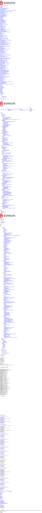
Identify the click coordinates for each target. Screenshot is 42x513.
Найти (1, 512)
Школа (5, 326)
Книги (5, 266)
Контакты (1, 496)
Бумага (5, 232)
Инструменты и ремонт (6, 258)
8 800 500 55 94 (2, 105)
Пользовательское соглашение (3, 503)
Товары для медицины (6, 300)
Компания (4, 344)
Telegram (3, 100)
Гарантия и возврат (2, 501)
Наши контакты (2, 502)
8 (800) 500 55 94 (2, 422)
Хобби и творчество (6, 309)
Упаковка (5, 304)
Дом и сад (5, 255)
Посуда (5, 285)
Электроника (5, 332)
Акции (1, 493)
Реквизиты (1, 497)
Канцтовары (5, 261)
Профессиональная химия (7, 243)
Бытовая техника (6, 247)
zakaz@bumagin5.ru (3, 355)
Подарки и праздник (6, 282)
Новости (1, 495)
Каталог (1, 492)
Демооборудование (6, 251)
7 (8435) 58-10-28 (2, 470)
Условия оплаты (2, 500)
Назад (4, 227)
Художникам (5, 324)
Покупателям (1, 498)
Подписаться (10, 491)
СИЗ (4, 296)
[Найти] (0, 210)
